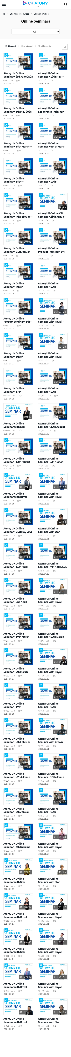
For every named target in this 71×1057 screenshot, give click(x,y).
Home (4, 13)
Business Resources (19, 13)
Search (65, 47)
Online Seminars (41, 13)
